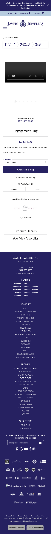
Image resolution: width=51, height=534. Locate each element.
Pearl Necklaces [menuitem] (25, 354)
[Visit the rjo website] (39, 494)
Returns (37, 189)
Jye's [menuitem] (25, 387)
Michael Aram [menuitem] (25, 397)
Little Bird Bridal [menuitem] (26, 391)
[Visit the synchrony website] (18, 502)
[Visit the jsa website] (16, 486)
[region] (25, 85)
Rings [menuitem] (25, 308)
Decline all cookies (16, 528)
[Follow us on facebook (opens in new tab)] (30, 449)
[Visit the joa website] (43, 478)
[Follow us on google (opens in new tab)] (21, 449)
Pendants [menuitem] (25, 331)
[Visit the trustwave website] (31, 502)
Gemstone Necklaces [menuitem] (25, 357)
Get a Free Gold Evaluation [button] (32, 6)
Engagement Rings (11, 37)
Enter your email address (25, 437)
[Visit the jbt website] (17, 478)
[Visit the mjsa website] (13, 494)
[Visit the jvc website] (32, 486)
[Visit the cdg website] (27, 470)
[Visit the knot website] (41, 486)
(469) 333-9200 (25, 121)
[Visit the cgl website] (33, 470)
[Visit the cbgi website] (19, 470)
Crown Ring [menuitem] (25, 371)
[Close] (47, 5)
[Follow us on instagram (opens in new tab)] (34, 449)
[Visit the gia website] (41, 470)
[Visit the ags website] (17, 462)
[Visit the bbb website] (13, 470)
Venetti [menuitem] (25, 414)
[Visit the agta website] (26, 462)
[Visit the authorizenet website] (34, 462)
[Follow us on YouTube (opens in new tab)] (26, 449)
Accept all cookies (35, 528)
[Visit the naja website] (21, 494)
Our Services (25, 428)
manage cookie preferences (25, 521)
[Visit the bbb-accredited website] (43, 462)
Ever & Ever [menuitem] (25, 378)
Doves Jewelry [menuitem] (25, 374)
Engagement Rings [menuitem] (25, 321)
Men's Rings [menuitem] (25, 314)
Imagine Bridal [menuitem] (25, 384)
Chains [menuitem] (25, 350)
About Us (25, 425)
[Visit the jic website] (36, 478)
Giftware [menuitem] (25, 344)
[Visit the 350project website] (7, 462)
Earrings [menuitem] (25, 324)
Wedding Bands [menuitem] (25, 318)
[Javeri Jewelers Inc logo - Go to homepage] (25, 23)
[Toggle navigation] (5, 29)
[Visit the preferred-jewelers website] (30, 494)
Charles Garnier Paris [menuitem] (25, 368)
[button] (12, 13)
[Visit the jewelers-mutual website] (27, 478)
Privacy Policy (37, 518)
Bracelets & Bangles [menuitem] (25, 334)
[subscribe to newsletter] (40, 442)
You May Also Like (25, 238)
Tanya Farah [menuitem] (25, 404)
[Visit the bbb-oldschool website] (8, 470)
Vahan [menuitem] (25, 410)
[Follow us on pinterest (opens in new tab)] (17, 449)
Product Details (25, 230)
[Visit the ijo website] (9, 478)
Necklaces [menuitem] (25, 327)
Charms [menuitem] (26, 337)
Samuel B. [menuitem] (25, 400)
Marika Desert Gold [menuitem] (25, 311)
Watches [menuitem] (25, 347)
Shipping (14, 189)
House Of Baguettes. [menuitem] (25, 381)
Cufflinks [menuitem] (25, 340)
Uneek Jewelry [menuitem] (25, 407)
